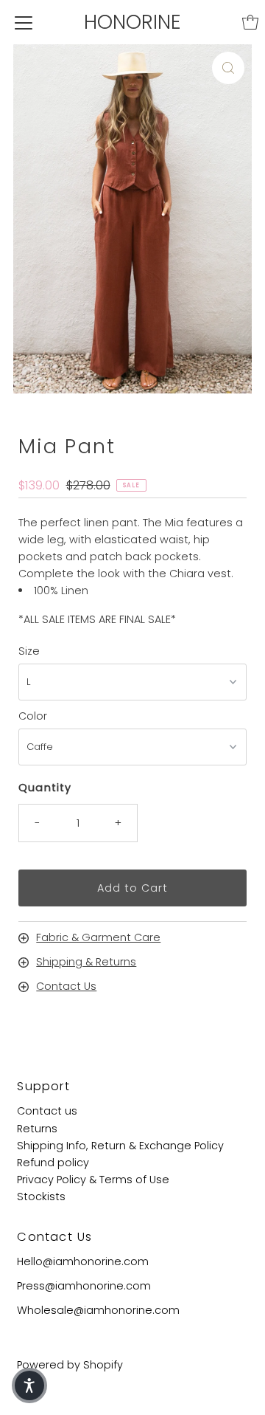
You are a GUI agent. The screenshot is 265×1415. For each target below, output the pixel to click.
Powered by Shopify (70, 1364)
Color (32, 716)
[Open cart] (250, 22)
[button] (29, 1385)
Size (29, 651)
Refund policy (53, 1162)
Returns (37, 1128)
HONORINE (132, 21)
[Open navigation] (23, 22)
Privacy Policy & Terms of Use (93, 1179)
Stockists (41, 1196)
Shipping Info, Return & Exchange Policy (120, 1145)
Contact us (47, 1111)
